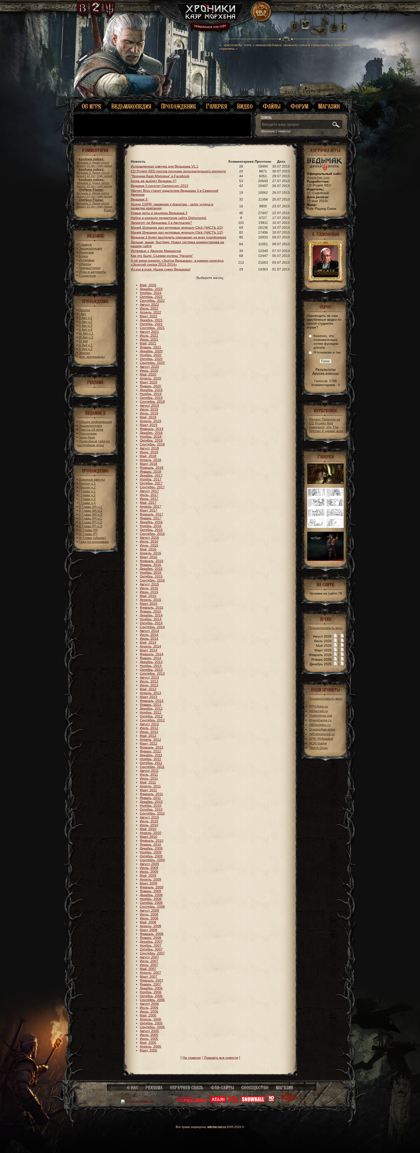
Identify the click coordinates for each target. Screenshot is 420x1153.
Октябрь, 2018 (151, 440)
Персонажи (88, 433)
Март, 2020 (148, 382)
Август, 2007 (149, 957)
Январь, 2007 (150, 984)
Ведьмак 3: (139, 199)
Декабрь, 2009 (151, 848)
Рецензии (86, 252)
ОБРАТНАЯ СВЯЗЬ (186, 1087)
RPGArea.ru (318, 706)
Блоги (83, 256)
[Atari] (218, 1101)
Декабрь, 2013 (151, 662)
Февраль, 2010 (151, 840)
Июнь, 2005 (149, 1039)
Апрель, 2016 (150, 553)
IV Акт (83, 341)
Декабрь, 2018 (151, 433)
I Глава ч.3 (87, 499)
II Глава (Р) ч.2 (90, 522)
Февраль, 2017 (151, 514)
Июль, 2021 (149, 335)
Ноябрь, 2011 (150, 759)
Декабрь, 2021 (151, 320)
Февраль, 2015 (151, 607)
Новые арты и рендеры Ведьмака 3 (159, 213)
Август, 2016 (149, 537)
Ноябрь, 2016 (150, 526)
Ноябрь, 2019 (150, 394)
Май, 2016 (148, 549)
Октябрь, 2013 (151, 670)
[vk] (294, 24)
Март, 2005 (148, 1050)
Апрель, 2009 (150, 879)
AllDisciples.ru (320, 725)
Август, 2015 (149, 584)
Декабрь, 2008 (151, 895)
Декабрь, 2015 (151, 569)
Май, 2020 (148, 374)
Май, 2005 (148, 1042)
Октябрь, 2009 (151, 856)
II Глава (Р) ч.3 (90, 526)
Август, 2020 (149, 367)
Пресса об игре (91, 429)
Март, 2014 (148, 650)
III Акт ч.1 (86, 333)
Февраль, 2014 (151, 654)
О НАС (132, 1087)
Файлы (271, 106)
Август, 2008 (149, 910)
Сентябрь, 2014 (152, 627)
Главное (85, 244)
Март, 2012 (148, 743)
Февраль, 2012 (151, 747)
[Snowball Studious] (253, 1101)
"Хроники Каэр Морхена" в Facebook (160, 176)
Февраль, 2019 (151, 429)
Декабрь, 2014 (151, 615)
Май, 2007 (148, 969)
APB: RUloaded (321, 739)
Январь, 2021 (150, 347)
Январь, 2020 (150, 386)
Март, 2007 (148, 976)
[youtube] (333, 24)
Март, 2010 (148, 837)
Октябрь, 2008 (151, 903)
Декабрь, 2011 (151, 755)
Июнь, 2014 (149, 638)
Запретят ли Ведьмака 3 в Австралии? (161, 223)
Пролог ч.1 (87, 483)
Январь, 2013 (150, 705)
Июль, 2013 (149, 681)
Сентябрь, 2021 (152, 328)
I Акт (82, 314)
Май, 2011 (148, 782)
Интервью (87, 260)
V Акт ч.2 (86, 349)
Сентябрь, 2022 (152, 301)
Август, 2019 (149, 405)
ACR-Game (318, 743)
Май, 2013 (148, 689)
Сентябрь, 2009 (152, 860)
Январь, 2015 (150, 611)
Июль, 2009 (149, 868)
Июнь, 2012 (149, 732)
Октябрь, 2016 (151, 530)
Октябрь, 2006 (151, 996)
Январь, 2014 (150, 658)
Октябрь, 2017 (151, 483)
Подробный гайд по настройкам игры (93, 443)
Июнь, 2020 (149, 370)
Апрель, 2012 (150, 739)
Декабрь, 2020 (151, 351)
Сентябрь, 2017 (152, 487)
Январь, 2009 (150, 891)
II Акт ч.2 (85, 322)
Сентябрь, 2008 (152, 907)
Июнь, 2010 (149, 825)
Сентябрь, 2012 (152, 720)
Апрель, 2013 (150, 693)
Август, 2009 (149, 864)
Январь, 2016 (150, 565)
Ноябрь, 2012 (150, 712)
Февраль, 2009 (151, 887)
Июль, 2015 (149, 588)
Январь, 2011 (150, 798)
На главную (192, 1058)
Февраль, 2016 (151, 561)
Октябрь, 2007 (151, 949)
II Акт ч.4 (85, 329)
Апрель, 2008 (150, 926)
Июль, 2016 (149, 541)
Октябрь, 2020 (151, 359)
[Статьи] (342, 636)
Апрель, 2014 (150, 646)
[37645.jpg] (325, 483)
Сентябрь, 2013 (152, 673)
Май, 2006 (148, 1015)
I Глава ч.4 (87, 503)
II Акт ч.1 (85, 318)
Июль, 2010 (149, 821)
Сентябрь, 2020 (152, 363)
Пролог (84, 310)
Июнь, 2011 (149, 778)
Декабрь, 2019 (151, 390)
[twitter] (304, 24)
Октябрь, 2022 (151, 297)
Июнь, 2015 (149, 592)
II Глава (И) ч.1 (90, 507)
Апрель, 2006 (150, 1019)
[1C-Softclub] (233, 1101)
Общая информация (95, 422)
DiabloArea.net (320, 715)
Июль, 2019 (149, 409)
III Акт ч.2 (86, 337)
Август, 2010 (149, 817)
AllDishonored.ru (322, 734)
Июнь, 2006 (149, 1011)
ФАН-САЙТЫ (222, 1087)
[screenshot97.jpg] (325, 527)
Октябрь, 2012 (151, 716)
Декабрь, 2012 (151, 708)
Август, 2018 (149, 448)
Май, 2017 (148, 503)
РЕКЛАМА (154, 1087)
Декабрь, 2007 (151, 941)
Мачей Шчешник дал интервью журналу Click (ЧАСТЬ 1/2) (177, 232)
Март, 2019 (148, 425)
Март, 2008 (148, 930)
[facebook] (342, 24)
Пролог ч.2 (87, 487)
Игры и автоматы (92, 272)
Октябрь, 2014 (151, 623)
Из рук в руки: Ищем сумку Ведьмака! (161, 269)
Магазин (329, 106)
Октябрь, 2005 (151, 1023)
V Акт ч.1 (86, 345)
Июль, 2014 (149, 635)
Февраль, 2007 (151, 980)
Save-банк (87, 437)
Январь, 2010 (150, 844)
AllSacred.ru (318, 711)
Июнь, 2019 (149, 413)
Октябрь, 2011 (151, 763)
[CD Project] (192, 1101)
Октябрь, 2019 (151, 398)
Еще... (109, 210)
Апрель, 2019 (150, 421)
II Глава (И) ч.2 (90, 511)
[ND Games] (271, 1101)
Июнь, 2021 (149, 339)
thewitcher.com (318, 177)
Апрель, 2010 (150, 833)
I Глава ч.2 (87, 495)
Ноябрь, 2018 (150, 436)
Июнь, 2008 (149, 918)
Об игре (91, 106)
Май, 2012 (148, 736)
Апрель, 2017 (150, 506)
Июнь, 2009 (149, 872)
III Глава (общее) (92, 538)
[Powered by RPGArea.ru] (288, 1101)
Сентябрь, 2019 (152, 402)
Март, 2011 (148, 790)
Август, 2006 (149, 1004)
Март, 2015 (148, 604)
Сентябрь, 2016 (152, 534)
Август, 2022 (149, 304)
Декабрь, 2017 (151, 475)
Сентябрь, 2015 (152, 580)
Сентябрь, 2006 (152, 1000)
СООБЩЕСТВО (255, 1087)
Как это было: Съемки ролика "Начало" (162, 256)
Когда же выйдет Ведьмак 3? (153, 181)
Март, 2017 (148, 510)
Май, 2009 (148, 875)
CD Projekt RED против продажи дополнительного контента (178, 171)
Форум (299, 106)
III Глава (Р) (88, 534)
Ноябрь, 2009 (150, 852)
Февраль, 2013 (151, 701)
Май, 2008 (148, 922)
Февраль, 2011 (151, 794)
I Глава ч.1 (87, 491)
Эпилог (84, 353)
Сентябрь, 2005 (152, 1027)
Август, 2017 (149, 491)
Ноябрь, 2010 (150, 806)
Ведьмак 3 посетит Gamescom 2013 (159, 186)
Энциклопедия (90, 248)
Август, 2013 (149, 677)
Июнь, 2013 (149, 685)
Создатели (87, 276)
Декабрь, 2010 (151, 802)
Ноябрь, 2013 (150, 666)
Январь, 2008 (150, 938)
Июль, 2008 (149, 914)
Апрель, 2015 (150, 600)
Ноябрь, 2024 (150, 293)
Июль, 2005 (149, 1035)
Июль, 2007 (149, 961)
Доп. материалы (92, 357)
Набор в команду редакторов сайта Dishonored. (169, 218)
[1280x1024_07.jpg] (325, 560)
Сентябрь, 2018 (152, 444)
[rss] (325, 18)
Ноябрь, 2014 (150, 619)
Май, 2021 (148, 343)
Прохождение (178, 106)
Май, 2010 (148, 829)
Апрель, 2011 (150, 786)
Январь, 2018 (150, 471)
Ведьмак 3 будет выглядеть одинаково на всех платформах (178, 237)
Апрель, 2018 (150, 460)
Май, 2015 (148, 596)
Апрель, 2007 (150, 973)
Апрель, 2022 (150, 312)
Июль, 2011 (149, 774)
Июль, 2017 (149, 495)
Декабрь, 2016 (151, 522)
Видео (245, 106)
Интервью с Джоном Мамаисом (156, 251)
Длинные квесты (92, 479)
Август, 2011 (149, 771)
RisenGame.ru (320, 720)
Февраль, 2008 (151, 934)
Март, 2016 (148, 557)
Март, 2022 (148, 316)
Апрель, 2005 (150, 1046)
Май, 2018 (148, 456)
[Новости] (335, 636)
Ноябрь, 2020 (150, 355)
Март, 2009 (148, 883)
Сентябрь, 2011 (152, 767)
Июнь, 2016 (149, 545)
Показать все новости (221, 1058)
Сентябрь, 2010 (152, 813)
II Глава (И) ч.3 (90, 514)
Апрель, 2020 (150, 378)
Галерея (216, 106)
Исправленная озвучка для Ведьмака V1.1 (164, 166)
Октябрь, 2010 (151, 809)
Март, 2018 (148, 464)
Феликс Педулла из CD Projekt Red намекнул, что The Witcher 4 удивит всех (326, 425)
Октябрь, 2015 (151, 576)
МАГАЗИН (284, 1087)
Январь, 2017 (150, 518)
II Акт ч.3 (85, 326)
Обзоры (85, 264)
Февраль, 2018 (151, 468)
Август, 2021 (149, 332)
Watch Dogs (318, 748)
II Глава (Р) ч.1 (90, 518)
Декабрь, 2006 (151, 988)
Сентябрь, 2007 (152, 953)
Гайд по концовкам (94, 542)
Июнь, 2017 (149, 499)
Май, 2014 (148, 642)
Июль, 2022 (149, 308)
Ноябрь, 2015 (150, 572)
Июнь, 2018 (149, 452)
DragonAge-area (322, 729)
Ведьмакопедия (131, 106)
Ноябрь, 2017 (150, 479)
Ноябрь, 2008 (150, 899)
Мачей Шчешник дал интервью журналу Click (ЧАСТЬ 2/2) (177, 227)
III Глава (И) (88, 530)
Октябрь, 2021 (151, 324)
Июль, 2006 (149, 1008)
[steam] (319, 24)
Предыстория (89, 268)
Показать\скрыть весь (325, 628)
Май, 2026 (148, 285)
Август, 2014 (149, 631)
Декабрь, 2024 (151, 289)
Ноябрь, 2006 (150, 992)
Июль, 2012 (149, 728)
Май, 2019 (148, 417)
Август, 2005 (149, 1031)
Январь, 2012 (150, 751)
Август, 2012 (149, 724)
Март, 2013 (148, 697)
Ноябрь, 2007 (150, 945)
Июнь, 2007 (149, 965)
